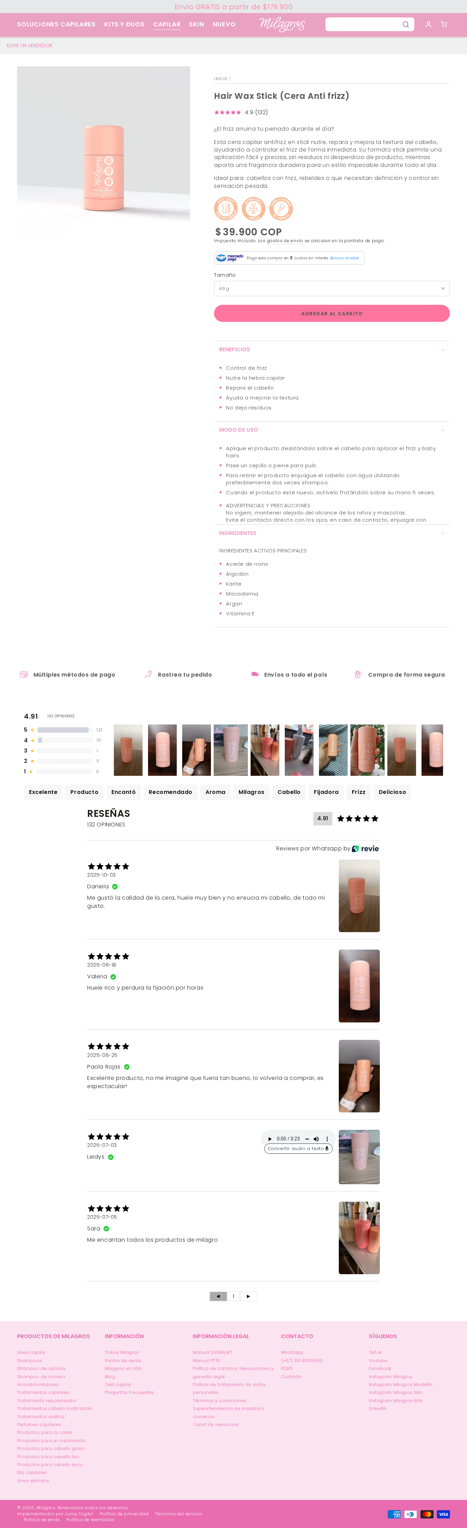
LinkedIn (377, 1408)
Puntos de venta (123, 1360)
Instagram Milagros (390, 1376)
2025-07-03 (102, 1145)
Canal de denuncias (216, 1424)
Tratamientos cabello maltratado (54, 1408)
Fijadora (326, 792)
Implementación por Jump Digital (55, 1514)
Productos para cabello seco (50, 1464)
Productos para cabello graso (51, 1448)
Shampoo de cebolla (41, 1368)
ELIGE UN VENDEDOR (29, 45)
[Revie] (365, 849)
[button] (369, 24)
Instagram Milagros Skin (395, 1392)
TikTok (375, 1352)
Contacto (291, 1376)
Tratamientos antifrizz (41, 1416)
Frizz (359, 792)
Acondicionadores (37, 1384)
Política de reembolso (90, 1520)
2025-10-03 (101, 875)
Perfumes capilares (39, 1424)
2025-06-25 (102, 1055)
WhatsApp (292, 1352)
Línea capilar (31, 1352)
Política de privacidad (124, 1514)
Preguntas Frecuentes (129, 1392)
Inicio (220, 78)
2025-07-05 (102, 1217)
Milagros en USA (123, 1368)
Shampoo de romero (41, 1376)
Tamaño (225, 275)
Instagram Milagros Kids (396, 1400)
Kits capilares (32, 1472)
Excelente (43, 792)
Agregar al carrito (332, 313)
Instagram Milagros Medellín (400, 1384)
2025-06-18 (101, 965)
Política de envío (42, 1520)
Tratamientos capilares (43, 1392)
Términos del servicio (179, 1514)
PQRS (287, 1368)
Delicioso (392, 792)
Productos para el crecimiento (51, 1440)
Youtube (378, 1360)
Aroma (215, 792)
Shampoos (29, 1360)
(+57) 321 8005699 (302, 1360)
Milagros (252, 792)
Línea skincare (33, 1480)
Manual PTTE (206, 1360)
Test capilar (118, 1384)
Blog (110, 1376)
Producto (84, 792)
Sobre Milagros (122, 1352)
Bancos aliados (344, 258)
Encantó (123, 792)
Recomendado (170, 792)
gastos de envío (285, 241)
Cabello (289, 792)
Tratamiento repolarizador (47, 1400)
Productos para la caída (44, 1432)
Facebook (380, 1368)
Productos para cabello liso (48, 1456)
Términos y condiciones (219, 1400)
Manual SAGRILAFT (212, 1352)
